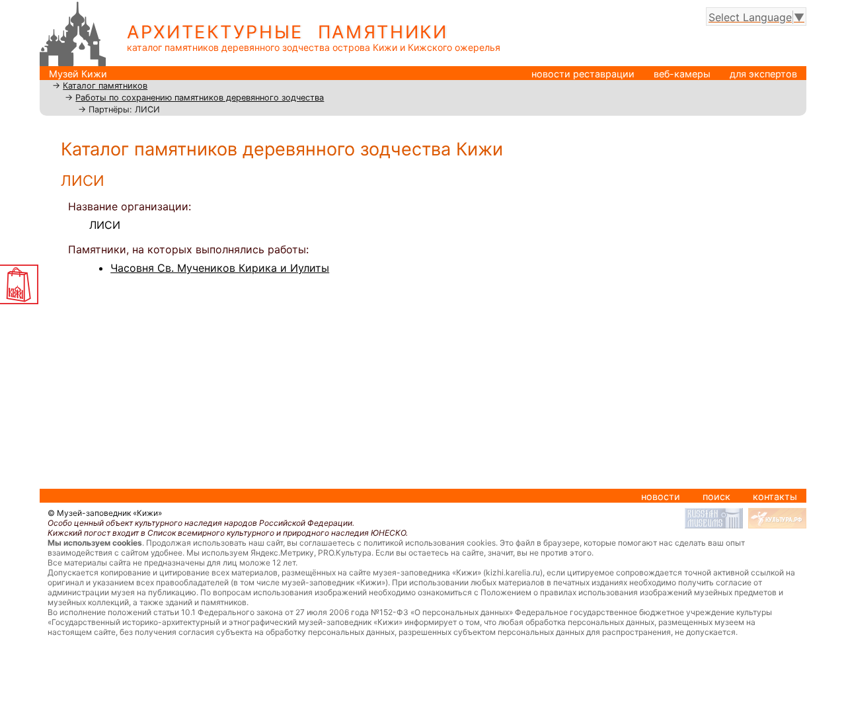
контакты (775, 496)
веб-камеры (682, 73)
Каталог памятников (105, 86)
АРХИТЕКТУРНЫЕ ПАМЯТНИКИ (287, 32)
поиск (716, 496)
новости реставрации (582, 73)
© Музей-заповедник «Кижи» (105, 513)
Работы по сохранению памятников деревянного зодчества (199, 98)
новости (660, 496)
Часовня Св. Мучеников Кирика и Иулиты (219, 267)
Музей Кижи (78, 73)
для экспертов (763, 73)
